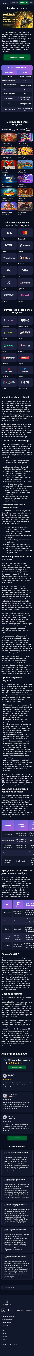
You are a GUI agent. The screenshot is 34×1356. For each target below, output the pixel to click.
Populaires (5, 129)
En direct (13, 129)
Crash (21, 129)
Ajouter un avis (17, 1067)
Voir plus (17, 1138)
